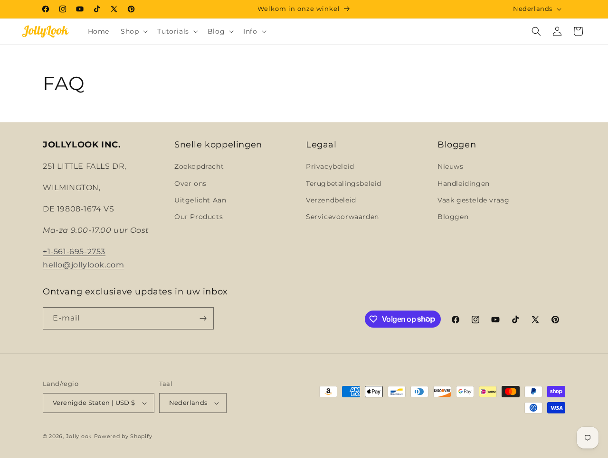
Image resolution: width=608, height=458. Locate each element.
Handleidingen (463, 183)
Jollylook (79, 436)
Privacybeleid (330, 166)
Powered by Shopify (123, 436)
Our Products (198, 216)
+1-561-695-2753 (74, 251)
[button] (133, 31)
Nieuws (450, 166)
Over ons (190, 183)
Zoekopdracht (199, 166)
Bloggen (452, 216)
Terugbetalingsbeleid (343, 183)
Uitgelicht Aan (200, 200)
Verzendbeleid (331, 200)
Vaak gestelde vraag (473, 200)
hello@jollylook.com (83, 264)
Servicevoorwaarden (342, 216)
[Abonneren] (202, 318)
